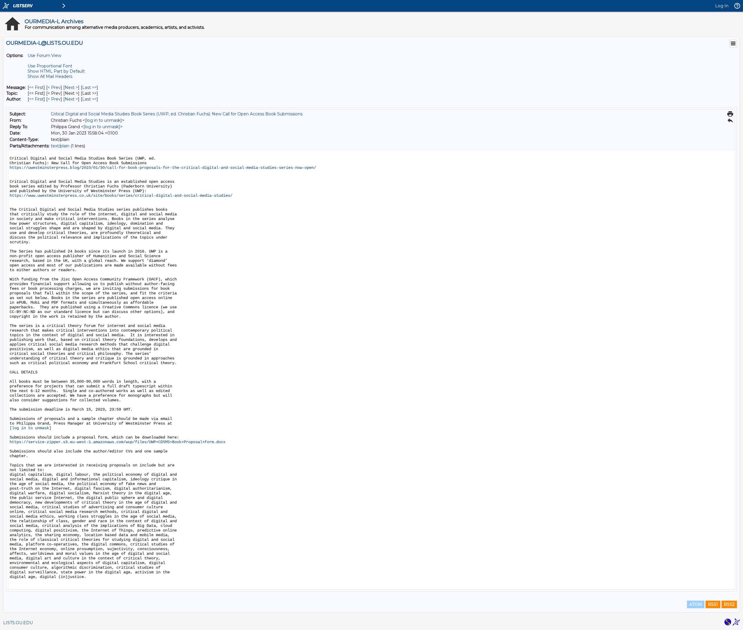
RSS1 (713, 604)
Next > (71, 87)
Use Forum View (44, 55)
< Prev (54, 87)
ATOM (695, 604)
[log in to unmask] (103, 120)
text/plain (60, 145)
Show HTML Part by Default (56, 71)
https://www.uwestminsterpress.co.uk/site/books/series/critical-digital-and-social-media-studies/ (121, 195)
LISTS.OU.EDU (18, 622)
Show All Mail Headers (50, 76)
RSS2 (729, 604)
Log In (721, 5)
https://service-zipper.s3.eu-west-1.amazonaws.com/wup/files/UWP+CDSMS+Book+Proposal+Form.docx (118, 442)
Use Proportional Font (50, 66)
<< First (36, 87)
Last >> (89, 87)
